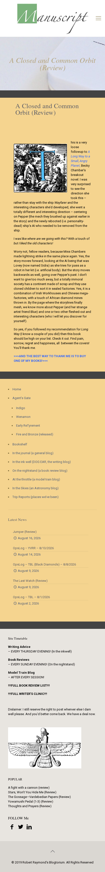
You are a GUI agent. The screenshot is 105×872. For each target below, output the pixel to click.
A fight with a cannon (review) (29, 787)
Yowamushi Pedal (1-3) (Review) (30, 801)
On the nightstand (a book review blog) (39, 470)
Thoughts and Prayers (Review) (30, 806)
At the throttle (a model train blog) (36, 479)
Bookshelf (19, 444)
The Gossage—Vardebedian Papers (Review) (39, 797)
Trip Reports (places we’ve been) (35, 497)
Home (16, 389)
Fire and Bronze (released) (34, 434)
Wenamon (23, 417)
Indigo (20, 408)
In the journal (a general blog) (32, 453)
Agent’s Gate (21, 398)
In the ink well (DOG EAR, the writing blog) (41, 462)
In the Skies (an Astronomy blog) (35, 488)
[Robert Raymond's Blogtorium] (52, 18)
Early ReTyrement (28, 425)
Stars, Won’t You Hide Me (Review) (32, 792)
